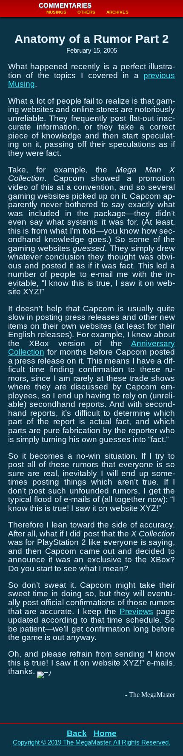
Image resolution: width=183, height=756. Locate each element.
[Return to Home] (17, 8)
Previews (136, 611)
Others (86, 12)
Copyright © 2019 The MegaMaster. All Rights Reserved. (91, 742)
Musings (56, 12)
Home (105, 733)
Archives (117, 12)
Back (77, 733)
